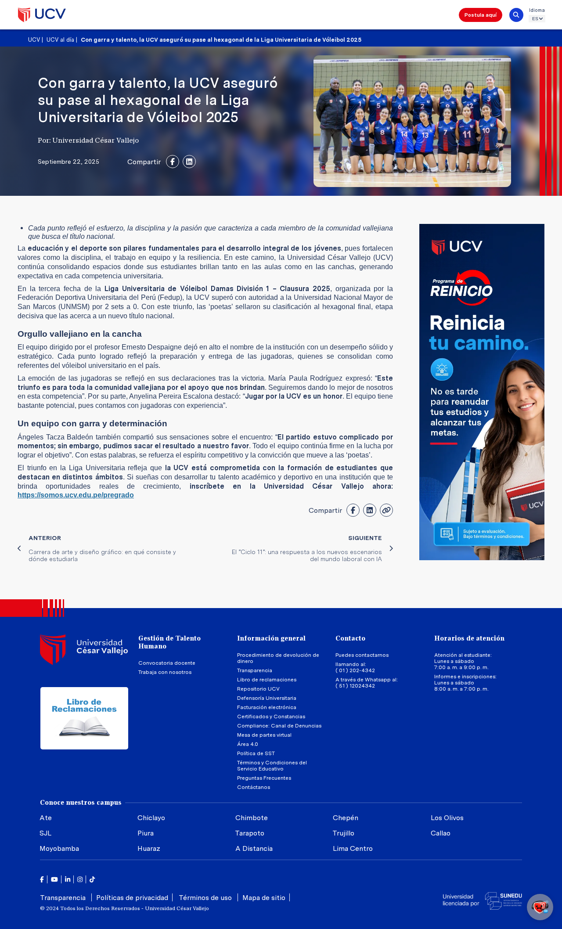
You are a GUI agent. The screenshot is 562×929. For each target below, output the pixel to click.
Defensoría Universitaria (266, 698)
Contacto (350, 638)
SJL (45, 833)
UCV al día (60, 39)
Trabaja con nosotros (164, 672)
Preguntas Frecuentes (264, 778)
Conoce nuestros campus (81, 803)
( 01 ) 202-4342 (355, 670)
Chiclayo (151, 818)
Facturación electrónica (266, 707)
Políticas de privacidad (132, 897)
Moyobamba (59, 848)
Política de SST (256, 753)
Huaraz (148, 848)
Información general (271, 638)
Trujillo (343, 833)
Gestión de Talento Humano (169, 642)
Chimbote (251, 818)
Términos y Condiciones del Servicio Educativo (272, 766)
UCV (34, 39)
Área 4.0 (247, 744)
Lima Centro (353, 848)
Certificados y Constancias (271, 716)
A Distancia (254, 848)
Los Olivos (447, 818)
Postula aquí (481, 15)
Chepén (345, 818)
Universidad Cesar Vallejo (42, 15)
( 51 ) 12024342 (355, 686)
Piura (145, 833)
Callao (440, 833)
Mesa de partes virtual (264, 735)
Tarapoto (249, 833)
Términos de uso (206, 897)
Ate (46, 818)
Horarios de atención (469, 638)
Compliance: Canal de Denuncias (279, 726)
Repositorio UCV (258, 689)
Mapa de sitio (263, 897)
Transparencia (254, 670)
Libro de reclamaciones (266, 680)
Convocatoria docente (166, 663)
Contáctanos (253, 787)
